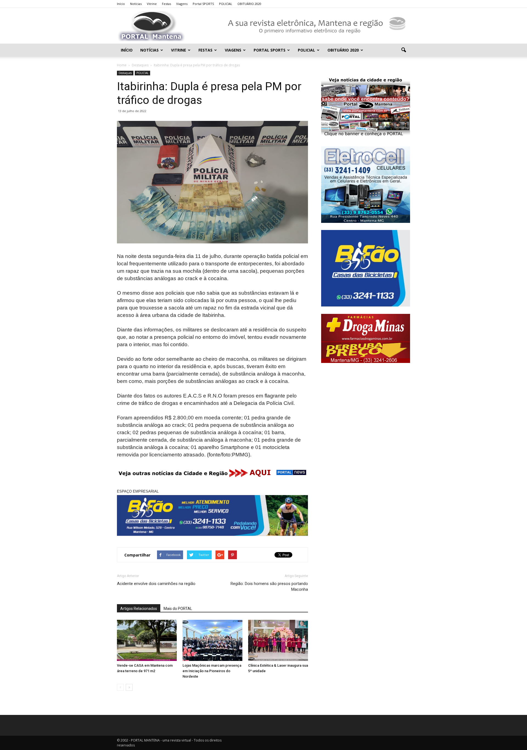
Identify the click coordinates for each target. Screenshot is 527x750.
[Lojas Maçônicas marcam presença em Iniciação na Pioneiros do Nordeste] (212, 640)
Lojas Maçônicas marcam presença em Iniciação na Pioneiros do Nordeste (212, 670)
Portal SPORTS (203, 4)
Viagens (181, 4)
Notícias (136, 4)
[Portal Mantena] (263, 26)
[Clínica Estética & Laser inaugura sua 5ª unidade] (278, 640)
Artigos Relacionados (138, 608)
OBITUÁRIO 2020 (249, 4)
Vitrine (152, 4)
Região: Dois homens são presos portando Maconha (269, 586)
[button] (403, 50)
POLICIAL (225, 4)
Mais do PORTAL (178, 608)
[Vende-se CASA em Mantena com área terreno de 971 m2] (147, 640)
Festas (166, 4)
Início (121, 4)
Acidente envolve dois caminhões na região (156, 583)
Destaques (125, 73)
